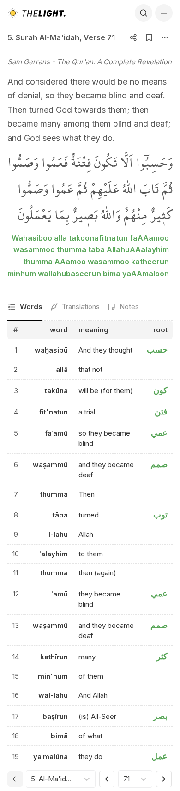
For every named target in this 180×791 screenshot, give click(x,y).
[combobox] (32, 779)
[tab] (24, 307)
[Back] (15, 779)
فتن (161, 411)
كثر (162, 656)
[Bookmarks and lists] (149, 37)
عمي (159, 433)
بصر (160, 716)
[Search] (143, 13)
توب (160, 514)
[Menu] (164, 13)
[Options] (165, 37)
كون (160, 390)
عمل (159, 756)
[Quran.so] (36, 12)
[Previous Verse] (107, 779)
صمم (159, 464)
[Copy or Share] (133, 37)
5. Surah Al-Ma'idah (43, 37)
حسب (157, 349)
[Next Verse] (164, 779)
